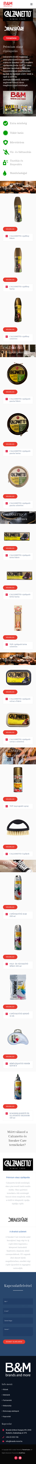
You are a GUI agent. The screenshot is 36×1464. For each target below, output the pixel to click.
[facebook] (16, 1458)
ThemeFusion (26, 1449)
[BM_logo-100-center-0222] (8, 2)
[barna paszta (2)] (18, 410)
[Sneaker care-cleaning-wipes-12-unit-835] (18, 973)
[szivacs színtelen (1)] (18, 712)
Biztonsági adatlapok (11, 1411)
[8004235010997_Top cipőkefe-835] (18, 813)
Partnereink (7, 1400)
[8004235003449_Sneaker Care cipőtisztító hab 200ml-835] (18, 873)
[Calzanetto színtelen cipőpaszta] (18, 462)
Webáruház (7, 1406)
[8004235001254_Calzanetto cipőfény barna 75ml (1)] (18, 246)
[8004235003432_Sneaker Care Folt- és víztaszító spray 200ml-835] (18, 923)
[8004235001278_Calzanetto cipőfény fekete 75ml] (18, 195)
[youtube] (20, 1458)
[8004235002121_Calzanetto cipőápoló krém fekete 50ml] (18, 529)
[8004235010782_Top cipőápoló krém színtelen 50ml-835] (18, 603)
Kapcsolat (7, 1416)
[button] (18, 237)
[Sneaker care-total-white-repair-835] (18, 1023)
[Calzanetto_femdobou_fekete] (17, 358)
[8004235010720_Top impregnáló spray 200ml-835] (18, 765)
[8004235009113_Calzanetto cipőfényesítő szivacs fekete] (18, 668)
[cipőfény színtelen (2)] (18, 296)
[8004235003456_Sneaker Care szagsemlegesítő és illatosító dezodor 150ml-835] (18, 1072)
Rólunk (5, 1389)
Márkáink (6, 1395)
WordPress (22, 1453)
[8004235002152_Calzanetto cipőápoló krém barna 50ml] (18, 568)
